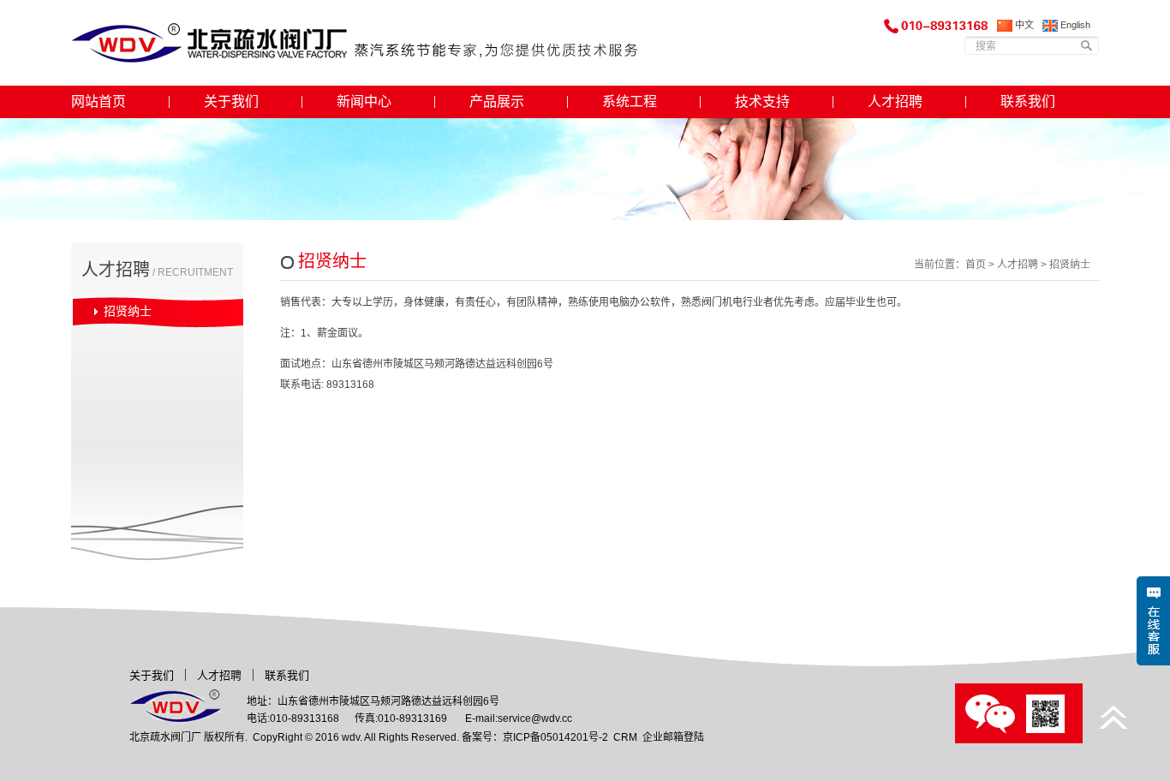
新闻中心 (364, 101)
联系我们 (1027, 101)
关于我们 (231, 101)
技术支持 (762, 101)
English (1074, 25)
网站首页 (98, 101)
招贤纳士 (128, 311)
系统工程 (629, 101)
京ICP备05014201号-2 (555, 737)
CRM (625, 737)
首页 (975, 265)
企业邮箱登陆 (673, 737)
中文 (1023, 25)
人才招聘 (895, 101)
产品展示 (496, 101)
